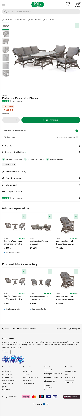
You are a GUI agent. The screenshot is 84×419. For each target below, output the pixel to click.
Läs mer (6, 352)
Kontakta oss (7, 374)
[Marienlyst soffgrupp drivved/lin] (41, 225)
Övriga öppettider (49, 387)
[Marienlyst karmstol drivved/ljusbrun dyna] (67, 225)
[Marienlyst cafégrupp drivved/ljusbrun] (41, 280)
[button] (41, 137)
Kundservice (6, 371)
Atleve (4, 95)
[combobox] (41, 11)
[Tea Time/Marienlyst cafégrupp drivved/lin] (15, 225)
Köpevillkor (6, 389)
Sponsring (26, 374)
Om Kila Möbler (28, 383)
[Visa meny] (3, 4)
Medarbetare (27, 380)
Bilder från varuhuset (30, 377)
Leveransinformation (9, 380)
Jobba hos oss (28, 371)
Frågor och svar (7, 377)
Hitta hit (70, 382)
